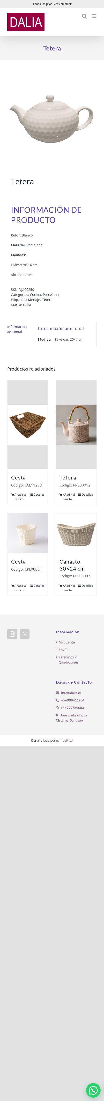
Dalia (27, 304)
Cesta (18, 477)
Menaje (34, 299)
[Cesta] (27, 424)
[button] (93, 1090)
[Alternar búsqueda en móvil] (84, 16)
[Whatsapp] (25, 634)
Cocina (35, 294)
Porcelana (51, 294)
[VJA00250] (52, 119)
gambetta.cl (64, 740)
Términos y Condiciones (69, 660)
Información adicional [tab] (17, 329)
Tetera (47, 299)
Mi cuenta (67, 642)
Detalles (39, 495)
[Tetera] (76, 424)
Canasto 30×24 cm (72, 565)
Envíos (64, 649)
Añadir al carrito (21, 497)
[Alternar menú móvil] (94, 16)
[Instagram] (12, 634)
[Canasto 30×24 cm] (76, 533)
